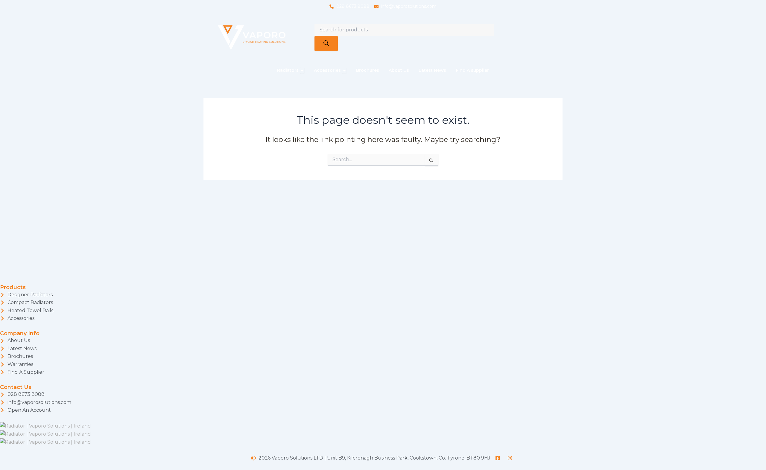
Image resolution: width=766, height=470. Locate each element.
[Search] (326, 43)
